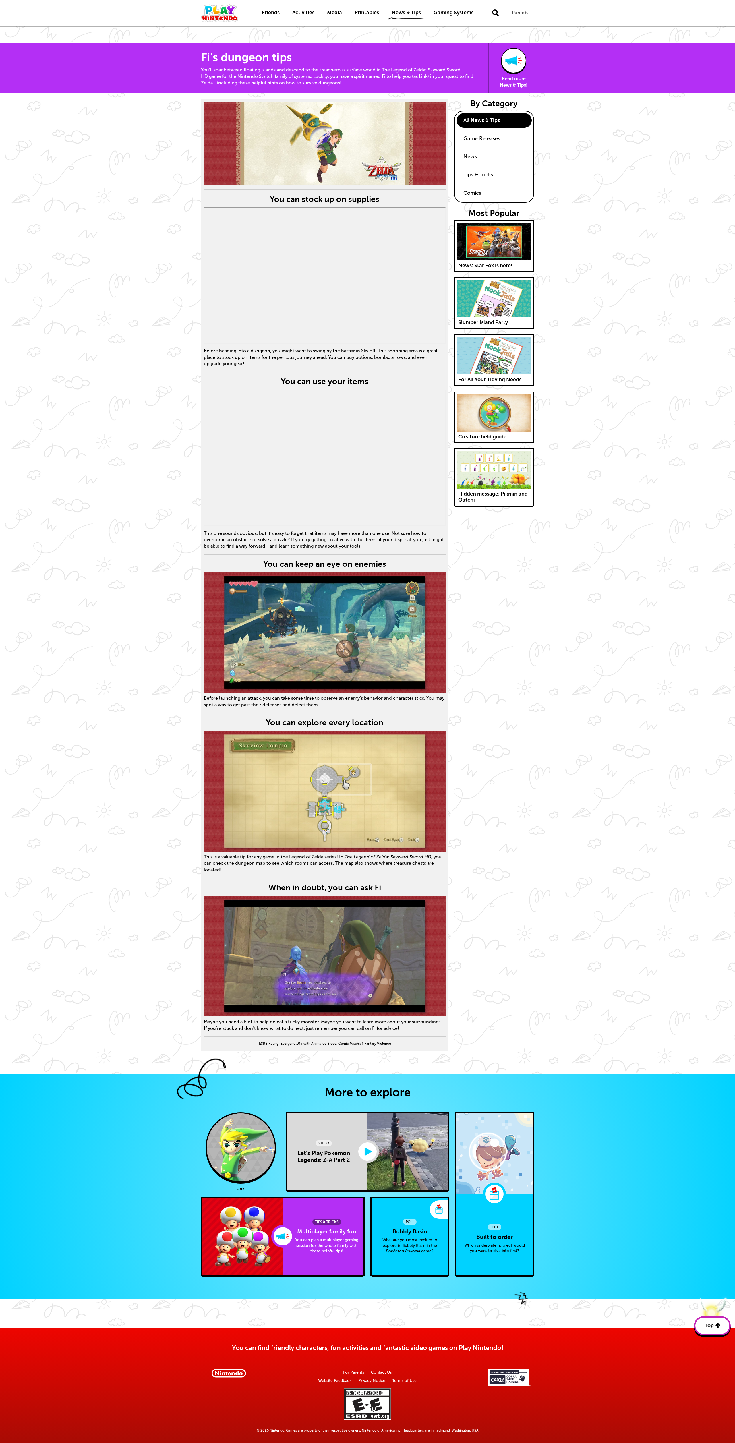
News (470, 156)
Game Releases (481, 138)
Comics (472, 193)
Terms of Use (404, 1380)
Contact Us (381, 1372)
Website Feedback (334, 1380)
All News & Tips (481, 120)
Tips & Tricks (478, 174)
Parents (520, 12)
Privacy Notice (371, 1380)
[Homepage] (225, 13)
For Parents (353, 1372)
